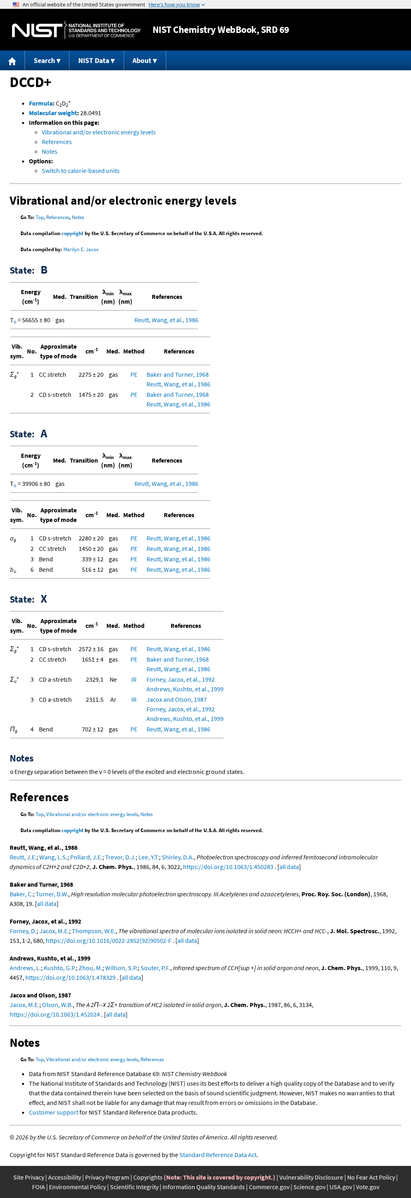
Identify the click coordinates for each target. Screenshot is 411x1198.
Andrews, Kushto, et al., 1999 (185, 689)
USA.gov (341, 1187)
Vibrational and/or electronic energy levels (99, 132)
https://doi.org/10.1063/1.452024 (55, 1014)
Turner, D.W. (52, 894)
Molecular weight (53, 113)
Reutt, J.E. (23, 857)
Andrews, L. (25, 968)
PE (133, 374)
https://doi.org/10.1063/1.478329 (70, 977)
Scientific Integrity (134, 1187)
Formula (41, 103)
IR (133, 679)
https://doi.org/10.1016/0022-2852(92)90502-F (108, 940)
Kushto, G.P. (60, 968)
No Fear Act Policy (371, 1177)
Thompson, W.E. (94, 931)
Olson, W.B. (57, 1005)
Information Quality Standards (204, 1187)
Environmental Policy (77, 1187)
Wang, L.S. (53, 857)
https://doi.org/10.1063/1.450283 (228, 867)
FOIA (38, 1187)
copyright (72, 233)
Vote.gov (367, 1187)
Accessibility (64, 1177)
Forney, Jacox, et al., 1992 (180, 679)
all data (289, 867)
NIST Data (93, 60)
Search (44, 60)
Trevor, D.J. (120, 857)
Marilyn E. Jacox (81, 249)
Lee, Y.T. (148, 857)
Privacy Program (107, 1177)
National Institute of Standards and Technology (76, 30)
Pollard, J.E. (86, 857)
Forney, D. (23, 931)
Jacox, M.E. (54, 931)
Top (40, 217)
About (141, 60)
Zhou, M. (90, 968)
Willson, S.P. (121, 968)
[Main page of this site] (12, 60)
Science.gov (309, 1187)
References (57, 142)
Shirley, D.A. (178, 857)
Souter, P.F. (155, 968)
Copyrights (148, 1177)
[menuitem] (12, 60)
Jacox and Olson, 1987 (176, 699)
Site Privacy (28, 1177)
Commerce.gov (269, 1187)
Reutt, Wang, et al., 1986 (166, 320)
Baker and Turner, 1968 (177, 374)
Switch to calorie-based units (81, 171)
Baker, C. (21, 894)
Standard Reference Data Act (217, 1155)
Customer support (53, 1112)
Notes (49, 151)
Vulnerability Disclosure (311, 1177)
